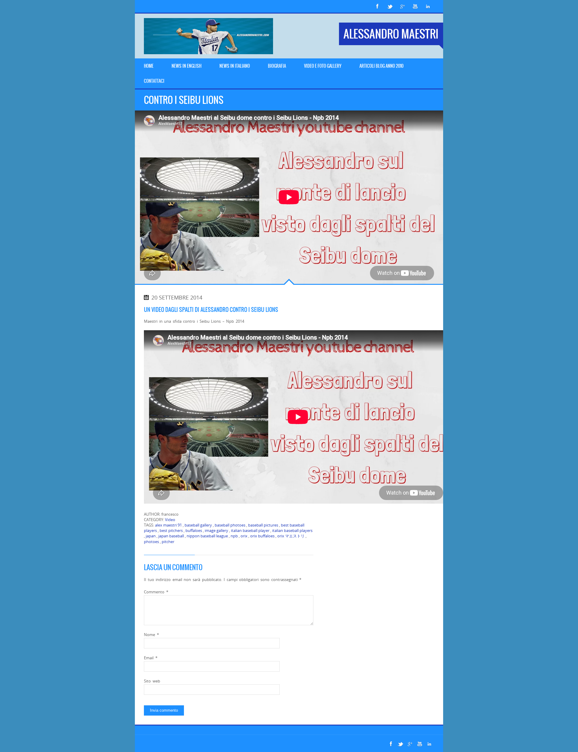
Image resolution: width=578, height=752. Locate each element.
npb (234, 536)
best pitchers (171, 530)
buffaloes (193, 530)
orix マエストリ (291, 536)
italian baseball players (292, 530)
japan (151, 536)
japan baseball (171, 536)
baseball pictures (263, 525)
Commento (156, 592)
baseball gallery (198, 525)
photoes (151, 541)
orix (244, 536)
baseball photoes (230, 525)
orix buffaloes (262, 536)
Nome (151, 634)
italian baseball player (250, 530)
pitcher (168, 541)
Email (150, 657)
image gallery (216, 530)
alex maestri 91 (168, 525)
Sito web (152, 681)
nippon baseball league (207, 536)
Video (170, 519)
